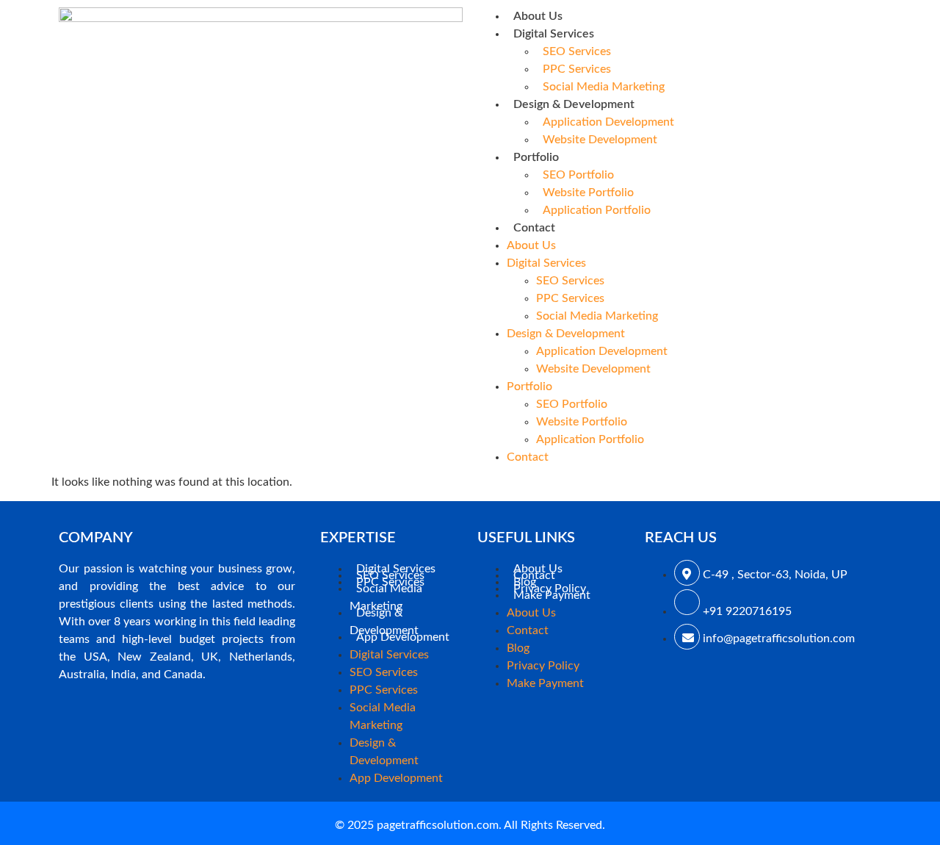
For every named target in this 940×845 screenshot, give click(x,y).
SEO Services (577, 51)
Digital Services (553, 34)
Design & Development (573, 104)
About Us (538, 16)
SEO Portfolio (578, 175)
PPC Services (577, 69)
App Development (402, 637)
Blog (518, 648)
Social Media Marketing (604, 87)
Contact (534, 228)
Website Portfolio (588, 192)
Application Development (608, 122)
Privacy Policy (543, 666)
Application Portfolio (597, 210)
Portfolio (536, 157)
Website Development (600, 139)
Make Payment (551, 595)
